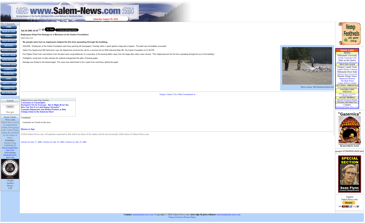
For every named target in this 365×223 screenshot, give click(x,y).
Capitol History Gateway (347, 69)
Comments (9, 69)
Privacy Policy (190, 217)
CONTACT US (8, 88)
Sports (8, 36)
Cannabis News (8, 65)
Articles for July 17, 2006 (31, 142)
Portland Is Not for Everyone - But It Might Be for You (45, 105)
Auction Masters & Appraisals (347, 87)
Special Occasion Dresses (347, 100)
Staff (8, 79)
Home (8, 27)
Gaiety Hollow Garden (347, 83)
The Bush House (347, 81)
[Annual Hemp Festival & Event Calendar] (349, 45)
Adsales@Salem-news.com (10, 156)
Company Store (8, 83)
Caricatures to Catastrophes (33, 103)
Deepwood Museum (347, 78)
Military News (9, 55)
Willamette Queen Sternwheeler (347, 62)
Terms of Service (175, 217)
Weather (9, 46)
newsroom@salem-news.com (228, 215)
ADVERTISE (9, 74)
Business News (9, 51)
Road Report (8, 60)
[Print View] (40, 31)
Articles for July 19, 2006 (76, 142)
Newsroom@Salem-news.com (10, 149)
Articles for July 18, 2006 (53, 142)
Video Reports (9, 41)
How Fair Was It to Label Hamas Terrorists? (40, 107)
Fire (175, 94)
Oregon (163, 94)
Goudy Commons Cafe (347, 58)
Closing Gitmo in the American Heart (37, 112)
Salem (169, 94)
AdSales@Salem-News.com (347, 107)
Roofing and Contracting (347, 94)
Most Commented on (187, 94)
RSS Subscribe (9, 93)
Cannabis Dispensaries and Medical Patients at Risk (43, 109)
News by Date (8, 32)
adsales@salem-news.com (143, 215)
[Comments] (43, 31)
